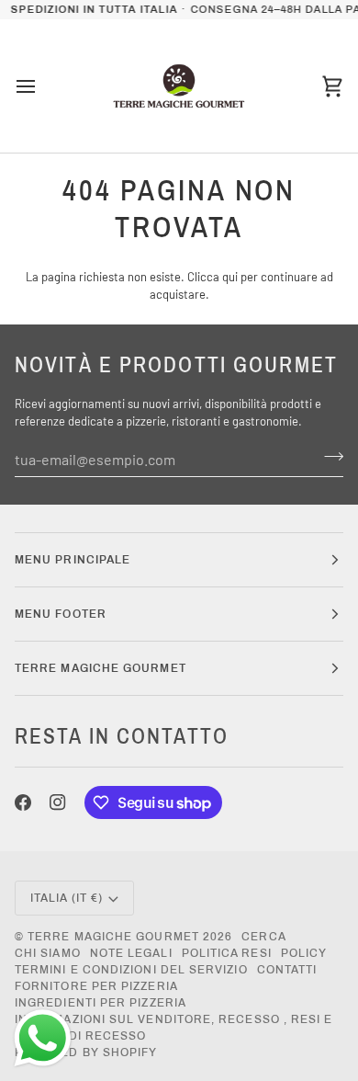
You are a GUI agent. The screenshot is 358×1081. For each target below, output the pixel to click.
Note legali (131, 953)
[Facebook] (23, 802)
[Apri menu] (42, 86)
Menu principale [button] (72, 559)
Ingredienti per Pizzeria (100, 1002)
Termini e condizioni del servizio (131, 969)
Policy (304, 953)
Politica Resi (227, 953)
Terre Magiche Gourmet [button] (100, 668)
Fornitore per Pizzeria (96, 986)
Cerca (263, 936)
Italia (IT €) (66, 898)
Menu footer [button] (60, 614)
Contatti (287, 969)
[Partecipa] (328, 457)
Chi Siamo (48, 953)
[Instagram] (58, 802)
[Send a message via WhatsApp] (42, 1038)
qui (230, 276)
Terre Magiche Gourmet (115, 936)
